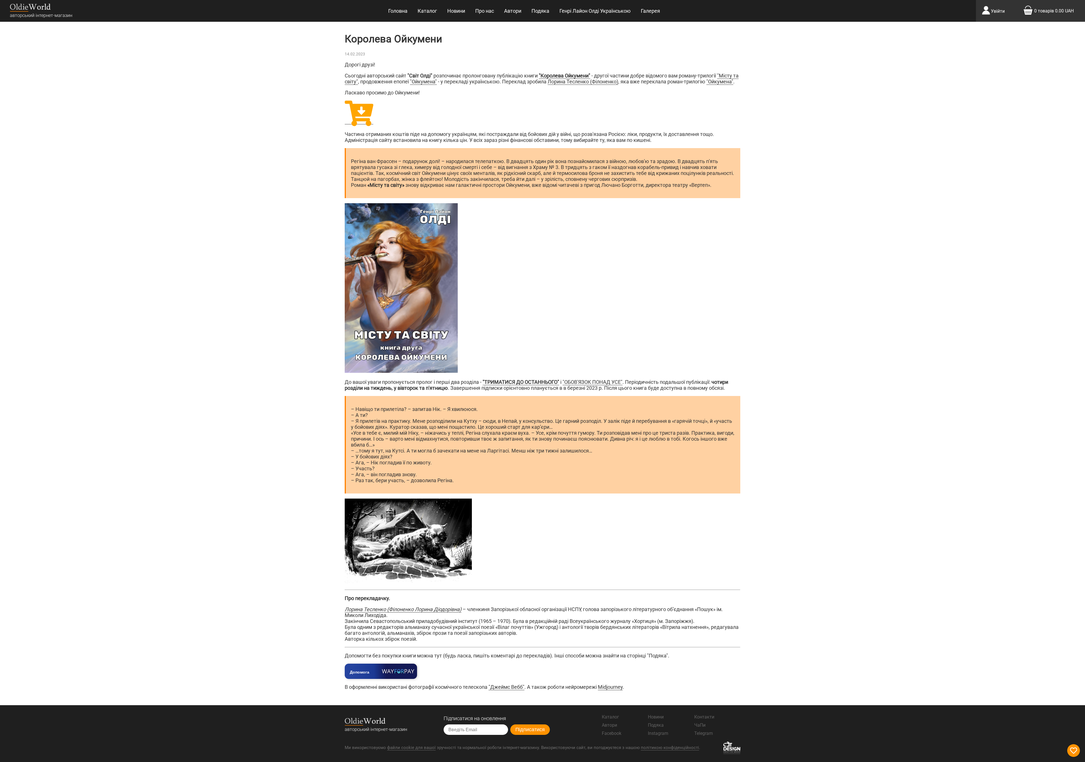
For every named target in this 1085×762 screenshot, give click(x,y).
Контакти (704, 717)
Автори (512, 11)
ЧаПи (700, 725)
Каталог (427, 11)
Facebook (611, 733)
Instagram (658, 733)
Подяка (540, 11)
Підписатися (530, 729)
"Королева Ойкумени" (564, 76)
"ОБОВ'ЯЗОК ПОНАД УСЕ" (592, 382)
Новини (456, 11)
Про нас (484, 11)
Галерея (650, 11)
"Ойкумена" (423, 82)
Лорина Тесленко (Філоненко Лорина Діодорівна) (403, 609)
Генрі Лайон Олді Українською (595, 11)
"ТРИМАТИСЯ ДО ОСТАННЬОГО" (521, 382)
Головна (397, 11)
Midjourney (610, 687)
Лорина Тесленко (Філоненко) (583, 82)
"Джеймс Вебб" (506, 687)
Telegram (703, 733)
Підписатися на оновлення (475, 718)
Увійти (998, 11)
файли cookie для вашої (411, 747)
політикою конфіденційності (670, 747)
